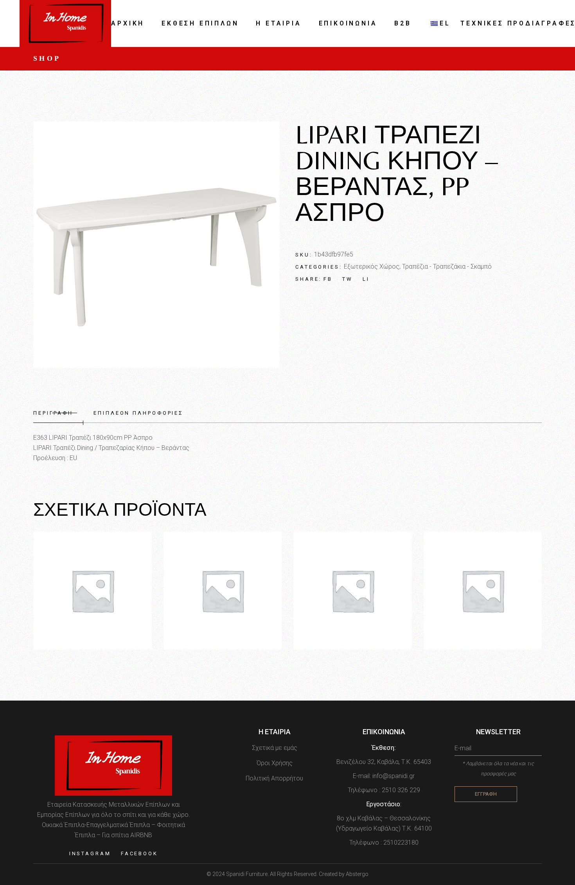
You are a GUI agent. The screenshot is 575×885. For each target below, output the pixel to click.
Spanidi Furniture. (248, 874)
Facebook (139, 853)
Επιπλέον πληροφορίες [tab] (138, 413)
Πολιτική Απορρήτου (274, 778)
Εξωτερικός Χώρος (371, 266)
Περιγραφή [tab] (53, 413)
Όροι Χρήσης (275, 763)
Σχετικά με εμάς (274, 747)
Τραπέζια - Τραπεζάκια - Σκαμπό (447, 266)
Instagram (90, 853)
